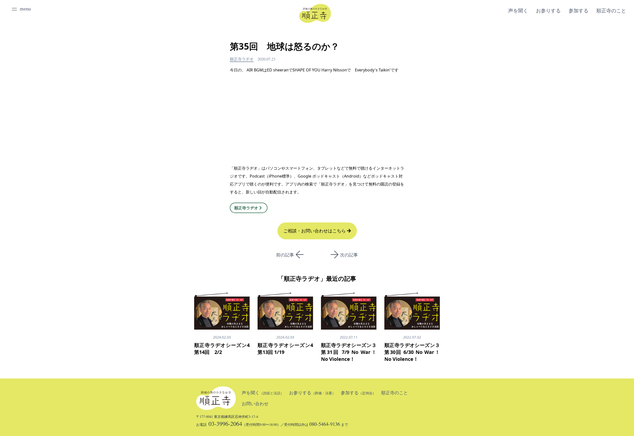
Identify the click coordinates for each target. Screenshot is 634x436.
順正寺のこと (611, 10)
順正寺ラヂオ (242, 59)
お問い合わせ (255, 403)
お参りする (548, 10)
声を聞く (518, 10)
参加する (578, 10)
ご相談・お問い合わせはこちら (315, 230)
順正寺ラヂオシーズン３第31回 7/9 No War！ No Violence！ (348, 352)
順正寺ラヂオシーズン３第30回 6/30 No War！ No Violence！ (412, 352)
